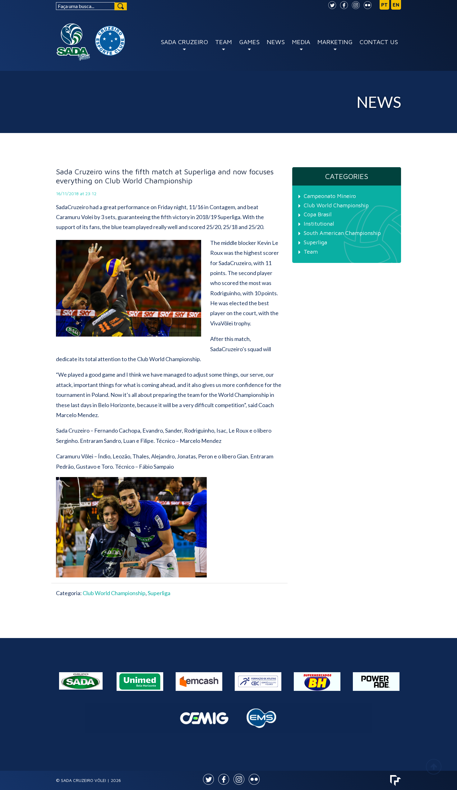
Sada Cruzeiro (184, 41)
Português (384, 5)
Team (223, 41)
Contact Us (379, 41)
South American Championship (342, 233)
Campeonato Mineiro (330, 196)
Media (301, 41)
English (396, 5)
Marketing (335, 41)
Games (249, 41)
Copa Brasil (318, 214)
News (276, 41)
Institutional (319, 223)
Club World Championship (114, 593)
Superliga (159, 593)
